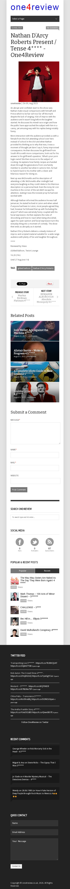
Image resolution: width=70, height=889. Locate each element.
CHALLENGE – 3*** (30, 607)
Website (15, 476)
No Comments (52, 28)
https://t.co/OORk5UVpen (43, 699)
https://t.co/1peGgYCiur (42, 676)
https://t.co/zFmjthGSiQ (21, 676)
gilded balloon (24, 268)
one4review (16, 103)
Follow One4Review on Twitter (35, 722)
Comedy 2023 (17, 28)
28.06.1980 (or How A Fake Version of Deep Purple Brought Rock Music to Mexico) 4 (34, 792)
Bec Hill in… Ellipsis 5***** (34, 618)
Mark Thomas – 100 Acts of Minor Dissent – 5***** (37, 595)
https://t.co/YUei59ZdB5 (21, 712)
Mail (13, 463)
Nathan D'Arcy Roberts (43, 268)
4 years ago (36, 666)
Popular (22, 571)
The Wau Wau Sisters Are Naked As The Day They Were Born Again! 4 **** (38, 580)
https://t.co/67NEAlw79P (21, 689)
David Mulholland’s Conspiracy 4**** (39, 630)
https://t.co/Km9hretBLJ (21, 699)
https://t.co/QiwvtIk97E (42, 712)
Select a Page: (18, 19)
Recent (47, 571)
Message (15, 420)
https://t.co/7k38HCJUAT (46, 663)
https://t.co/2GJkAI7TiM (21, 666)
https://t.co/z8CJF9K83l (39, 686)
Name (14, 450)
